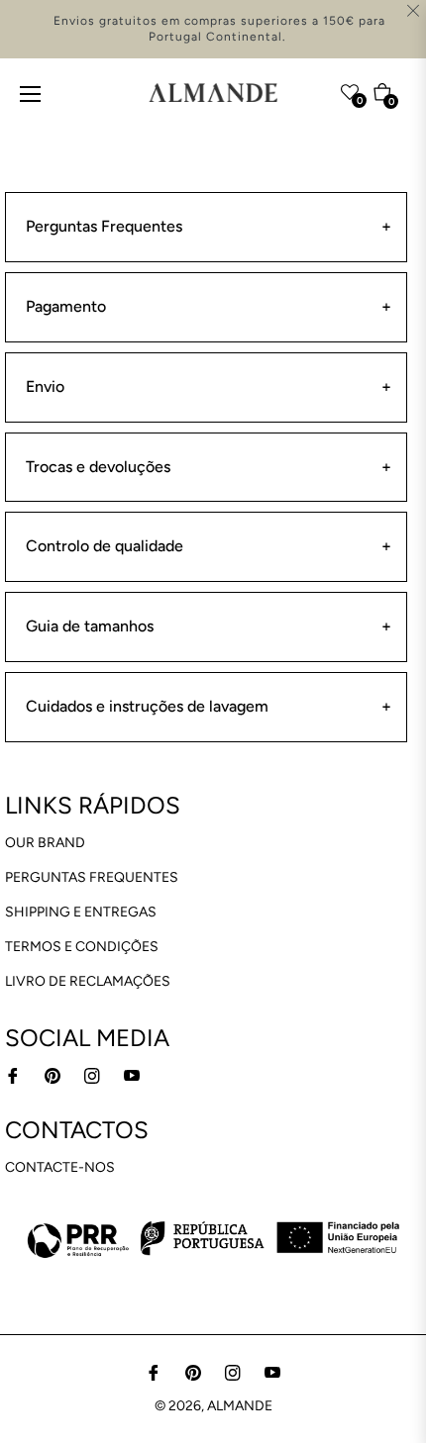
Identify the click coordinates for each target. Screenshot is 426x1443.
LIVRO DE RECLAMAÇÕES (87, 981)
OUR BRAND (45, 842)
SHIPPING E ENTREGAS (81, 912)
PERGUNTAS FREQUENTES (91, 877)
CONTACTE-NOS (60, 1167)
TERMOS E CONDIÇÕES (82, 946)
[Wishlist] (311, 88)
